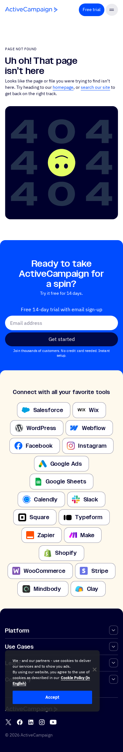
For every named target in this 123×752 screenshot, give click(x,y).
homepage (63, 87)
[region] (52, 681)
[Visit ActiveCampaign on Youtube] (53, 722)
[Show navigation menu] (112, 10)
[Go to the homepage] (31, 9)
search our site (95, 87)
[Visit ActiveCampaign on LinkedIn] (30, 722)
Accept (52, 697)
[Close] (95, 669)
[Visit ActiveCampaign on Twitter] (8, 722)
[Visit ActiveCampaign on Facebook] (19, 722)
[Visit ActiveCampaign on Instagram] (41, 722)
